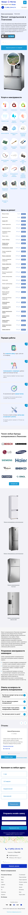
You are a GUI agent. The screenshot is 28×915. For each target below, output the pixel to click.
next (25, 723)
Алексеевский (7, 796)
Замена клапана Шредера (5, 316)
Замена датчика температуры (5, 288)
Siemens (3, 894)
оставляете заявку (10, 353)
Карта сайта (22, 894)
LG (1, 889)
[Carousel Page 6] (15, 753)
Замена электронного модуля (7, 312)
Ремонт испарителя (6, 255)
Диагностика (5, 217)
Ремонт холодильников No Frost (13, 585)
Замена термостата (6, 224)
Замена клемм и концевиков (5, 321)
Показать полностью (8, 746)
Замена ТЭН (5, 221)
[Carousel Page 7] (16, 753)
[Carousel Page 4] (12, 753)
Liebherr (3, 884)
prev (21, 723)
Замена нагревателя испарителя (6, 260)
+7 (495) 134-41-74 (15, 849)
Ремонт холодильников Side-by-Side (13, 618)
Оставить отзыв (9, 757)
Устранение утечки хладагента (6, 232)
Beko (2, 879)
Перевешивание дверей (7, 247)
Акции (20, 887)
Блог (20, 892)
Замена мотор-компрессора (5, 244)
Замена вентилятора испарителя (6, 298)
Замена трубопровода (7, 283)
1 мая (5, 774)
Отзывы (21, 884)
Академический (7, 789)
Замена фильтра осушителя (6, 303)
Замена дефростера (6, 264)
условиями (8, 834)
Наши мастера (22, 877)
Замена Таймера (6, 239)
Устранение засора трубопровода (6, 307)
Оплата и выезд (23, 882)
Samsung (3, 892)
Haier (2, 882)
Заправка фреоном (6, 228)
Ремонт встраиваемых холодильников (13, 522)
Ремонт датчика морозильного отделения (5, 293)
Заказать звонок (14, 866)
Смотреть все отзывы (21, 757)
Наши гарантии (23, 879)
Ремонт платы (5, 236)
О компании (22, 874)
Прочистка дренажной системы (7, 272)
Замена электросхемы (7, 276)
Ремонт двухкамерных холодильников (13, 553)
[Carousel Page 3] (11, 753)
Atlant (2, 877)
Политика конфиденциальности (14, 912)
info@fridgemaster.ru (13, 855)
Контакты (21, 889)
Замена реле (5, 280)
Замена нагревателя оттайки (6, 252)
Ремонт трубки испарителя (5, 268)
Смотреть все (14, 483)
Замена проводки (6, 329)
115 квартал (6, 781)
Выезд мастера (5, 213)
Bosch (2, 887)
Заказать (23, 214)
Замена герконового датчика (6, 325)
